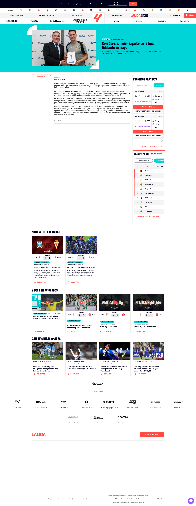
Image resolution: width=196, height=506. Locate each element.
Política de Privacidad (121, 498)
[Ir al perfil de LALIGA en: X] (107, 434)
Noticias (139, 21)
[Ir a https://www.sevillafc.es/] (170, 10)
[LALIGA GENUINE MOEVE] (80, 21)
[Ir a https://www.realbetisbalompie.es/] (143, 10)
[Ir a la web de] (156, 154)
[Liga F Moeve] (57, 21)
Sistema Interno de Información (117, 495)
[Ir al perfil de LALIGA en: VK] (123, 434)
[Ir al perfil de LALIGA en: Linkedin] (112, 434)
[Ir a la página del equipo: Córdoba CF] (141, 202)
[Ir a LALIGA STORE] (139, 15)
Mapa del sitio (52, 498)
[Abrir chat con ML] (191, 501)
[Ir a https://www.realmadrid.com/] (152, 10)
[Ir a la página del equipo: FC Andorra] (141, 171)
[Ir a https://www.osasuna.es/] (38, 10)
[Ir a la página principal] (98, 23)
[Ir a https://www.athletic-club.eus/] (21, 10)
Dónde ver (76, 15)
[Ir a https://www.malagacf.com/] (100, 10)
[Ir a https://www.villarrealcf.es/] (187, 10)
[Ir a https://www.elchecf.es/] (65, 10)
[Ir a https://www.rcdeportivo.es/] (126, 10)
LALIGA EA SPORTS (142, 85)
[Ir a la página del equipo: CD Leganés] (141, 206)
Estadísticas (162, 21)
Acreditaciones (62, 498)
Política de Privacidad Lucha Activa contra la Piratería (128, 502)
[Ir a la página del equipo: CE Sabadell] (141, 211)
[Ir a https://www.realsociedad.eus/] (161, 10)
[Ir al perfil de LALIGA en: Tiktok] (117, 434)
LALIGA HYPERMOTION (163, 85)
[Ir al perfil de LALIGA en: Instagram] (101, 434)
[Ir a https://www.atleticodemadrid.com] (30, 10)
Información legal (142, 495)
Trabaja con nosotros (75, 498)
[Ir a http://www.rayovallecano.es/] (117, 10)
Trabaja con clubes (88, 498)
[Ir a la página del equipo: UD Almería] (141, 175)
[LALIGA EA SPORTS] (12, 21)
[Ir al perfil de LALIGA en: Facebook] (96, 434)
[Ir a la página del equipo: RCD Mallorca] (141, 184)
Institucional (16, 15)
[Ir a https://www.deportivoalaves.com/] (56, 10)
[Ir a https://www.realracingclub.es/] (108, 10)
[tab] (142, 85)
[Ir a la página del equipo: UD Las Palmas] (141, 193)
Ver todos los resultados (152, 146)
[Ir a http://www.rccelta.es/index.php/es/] (47, 10)
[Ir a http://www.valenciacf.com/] (178, 10)
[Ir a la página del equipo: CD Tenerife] (141, 180)
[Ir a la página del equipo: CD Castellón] (141, 197)
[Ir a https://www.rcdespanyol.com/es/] (135, 10)
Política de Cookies (135, 498)
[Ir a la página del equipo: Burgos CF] (141, 188)
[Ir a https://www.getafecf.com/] (82, 10)
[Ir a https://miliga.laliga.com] (190, 15)
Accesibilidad (132, 495)
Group (116, 15)
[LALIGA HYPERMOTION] (35, 21)
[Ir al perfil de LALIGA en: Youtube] (128, 434)
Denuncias (44, 498)
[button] (12, 21)
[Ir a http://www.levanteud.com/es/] (91, 10)
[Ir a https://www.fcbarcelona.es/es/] (73, 10)
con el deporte (46, 15)
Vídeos (116, 21)
